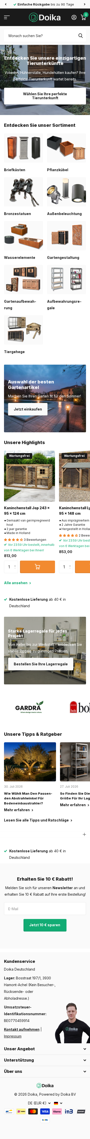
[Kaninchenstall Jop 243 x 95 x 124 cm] (29, 476)
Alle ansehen (16, 583)
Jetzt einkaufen (28, 409)
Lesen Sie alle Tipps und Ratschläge (37, 820)
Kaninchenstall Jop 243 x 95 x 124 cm (27, 510)
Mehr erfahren (17, 810)
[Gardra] (29, 707)
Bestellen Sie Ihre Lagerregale (41, 664)
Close (45, 1049)
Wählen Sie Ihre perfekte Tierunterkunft (45, 96)
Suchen (80, 35)
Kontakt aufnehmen (22, 1029)
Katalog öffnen (7, 17)
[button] (5, 4)
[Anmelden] (73, 17)
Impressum (13, 1036)
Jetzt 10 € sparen (45, 925)
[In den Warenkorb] (37, 567)
